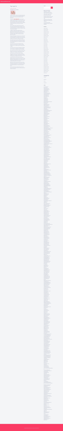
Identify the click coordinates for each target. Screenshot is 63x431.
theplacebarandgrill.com (47, 298)
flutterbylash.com (46, 398)
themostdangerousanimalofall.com (48, 224)
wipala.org (45, 207)
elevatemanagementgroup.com (47, 402)
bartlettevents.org (46, 132)
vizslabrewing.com (46, 164)
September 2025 (46, 35)
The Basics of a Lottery (14, 9)
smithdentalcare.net (46, 417)
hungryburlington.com (46, 260)
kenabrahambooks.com (46, 237)
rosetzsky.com (45, 246)
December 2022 (46, 66)
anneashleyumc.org (46, 343)
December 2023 (46, 51)
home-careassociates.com (47, 203)
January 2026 (45, 30)
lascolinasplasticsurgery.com (47, 352)
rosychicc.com (45, 209)
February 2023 (45, 64)
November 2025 (46, 33)
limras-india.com (46, 87)
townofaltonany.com (46, 278)
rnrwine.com (45, 405)
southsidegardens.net (46, 372)
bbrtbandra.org (45, 115)
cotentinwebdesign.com (47, 135)
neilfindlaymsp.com (46, 296)
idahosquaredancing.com (47, 159)
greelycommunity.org (46, 244)
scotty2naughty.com (46, 249)
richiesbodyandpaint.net (46, 89)
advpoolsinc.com (46, 300)
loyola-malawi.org (46, 208)
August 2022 (45, 71)
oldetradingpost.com (46, 136)
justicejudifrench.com (46, 256)
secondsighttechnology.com (47, 181)
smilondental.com (46, 178)
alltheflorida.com (46, 392)
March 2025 (45, 39)
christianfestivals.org (46, 270)
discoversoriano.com (46, 218)
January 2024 (45, 50)
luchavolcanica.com (46, 289)
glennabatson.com (46, 230)
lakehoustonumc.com (46, 327)
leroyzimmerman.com (46, 403)
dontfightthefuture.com (47, 150)
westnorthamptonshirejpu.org (47, 129)
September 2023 (46, 55)
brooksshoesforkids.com (47, 313)
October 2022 (45, 69)
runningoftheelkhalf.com (47, 336)
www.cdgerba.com (46, 381)
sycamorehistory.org (46, 366)
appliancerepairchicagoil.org (47, 107)
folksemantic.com (46, 161)
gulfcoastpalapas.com (46, 317)
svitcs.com (45, 308)
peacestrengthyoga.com (47, 338)
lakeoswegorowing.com (46, 406)
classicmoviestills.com (46, 216)
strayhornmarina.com (46, 231)
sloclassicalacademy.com (47, 228)
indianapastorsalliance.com (47, 302)
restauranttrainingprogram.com (47, 188)
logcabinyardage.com (46, 323)
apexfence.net (45, 419)
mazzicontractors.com (46, 374)
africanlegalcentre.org (46, 242)
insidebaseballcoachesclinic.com (47, 393)
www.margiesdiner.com (46, 348)
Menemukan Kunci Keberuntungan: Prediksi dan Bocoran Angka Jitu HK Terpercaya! (48, 20)
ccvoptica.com (45, 358)
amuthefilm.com (46, 239)
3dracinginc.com (46, 222)
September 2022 (46, 70)
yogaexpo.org (45, 202)
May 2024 (45, 45)
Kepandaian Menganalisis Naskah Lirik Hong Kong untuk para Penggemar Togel (48, 17)
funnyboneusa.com (46, 285)
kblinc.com (45, 168)
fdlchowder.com (46, 349)
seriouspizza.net (46, 309)
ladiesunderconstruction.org (47, 137)
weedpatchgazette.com (47, 167)
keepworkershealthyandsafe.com (48, 110)
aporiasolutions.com (46, 315)
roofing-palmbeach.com (47, 149)
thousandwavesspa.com (47, 294)
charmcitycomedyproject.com (47, 251)
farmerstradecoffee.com (47, 322)
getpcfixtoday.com (46, 114)
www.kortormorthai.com (47, 341)
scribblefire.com (46, 201)
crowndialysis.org (46, 187)
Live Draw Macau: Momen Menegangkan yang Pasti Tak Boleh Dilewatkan (48, 23)
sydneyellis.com (46, 186)
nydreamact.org (46, 112)
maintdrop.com (45, 119)
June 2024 (45, 44)
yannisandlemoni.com (46, 166)
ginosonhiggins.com (46, 274)
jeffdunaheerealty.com (46, 337)
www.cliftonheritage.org (47, 353)
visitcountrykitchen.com (47, 271)
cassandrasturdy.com (46, 214)
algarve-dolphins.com (46, 272)
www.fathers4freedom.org (47, 334)
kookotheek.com (46, 124)
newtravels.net (45, 103)
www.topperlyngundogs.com (47, 335)
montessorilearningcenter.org (47, 389)
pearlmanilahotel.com (46, 118)
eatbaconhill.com (46, 100)
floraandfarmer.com (46, 144)
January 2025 (45, 40)
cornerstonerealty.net (46, 367)
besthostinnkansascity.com (47, 416)
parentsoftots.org (46, 320)
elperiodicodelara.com (46, 88)
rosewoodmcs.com (46, 365)
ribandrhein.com (46, 195)
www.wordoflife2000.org (47, 158)
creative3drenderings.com (47, 321)
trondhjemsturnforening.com (47, 384)
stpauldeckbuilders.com (46, 345)
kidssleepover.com (46, 102)
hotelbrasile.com (46, 130)
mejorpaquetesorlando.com (47, 174)
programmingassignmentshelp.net (48, 101)
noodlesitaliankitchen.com (47, 111)
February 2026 (45, 29)
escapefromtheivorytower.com (47, 147)
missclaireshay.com (46, 86)
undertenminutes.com (46, 96)
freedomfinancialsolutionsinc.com (48, 339)
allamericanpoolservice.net (47, 189)
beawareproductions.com (47, 252)
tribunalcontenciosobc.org (47, 227)
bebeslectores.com (46, 138)
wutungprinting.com (46, 275)
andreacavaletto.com (46, 204)
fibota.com (45, 380)
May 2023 (45, 60)
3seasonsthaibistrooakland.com (47, 200)
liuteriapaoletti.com (46, 281)
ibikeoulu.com (45, 254)
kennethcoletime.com (46, 259)
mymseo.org (45, 410)
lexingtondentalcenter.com (47, 185)
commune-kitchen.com (46, 238)
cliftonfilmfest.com (46, 153)
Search (52, 7)
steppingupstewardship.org (47, 357)
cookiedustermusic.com (46, 286)
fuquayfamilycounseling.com (47, 407)
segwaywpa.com (46, 316)
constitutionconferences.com (47, 306)
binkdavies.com (45, 235)
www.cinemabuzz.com (46, 363)
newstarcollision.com (46, 179)
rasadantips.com (46, 98)
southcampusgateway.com (47, 126)
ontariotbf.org (45, 108)
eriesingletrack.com (46, 169)
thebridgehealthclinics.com (47, 318)
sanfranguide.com (46, 220)
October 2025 (45, 34)
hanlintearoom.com (46, 399)
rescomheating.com (46, 414)
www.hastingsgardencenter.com (47, 370)
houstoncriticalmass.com (47, 223)
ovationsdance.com (46, 194)
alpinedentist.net (46, 122)
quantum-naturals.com (46, 388)
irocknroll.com (45, 157)
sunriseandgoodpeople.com (47, 282)
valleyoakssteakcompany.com (47, 303)
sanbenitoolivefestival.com (47, 215)
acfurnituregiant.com (46, 95)
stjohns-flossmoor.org (46, 284)
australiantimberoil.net (46, 139)
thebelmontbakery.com (46, 105)
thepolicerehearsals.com (47, 225)
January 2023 (45, 65)
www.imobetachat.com (46, 325)
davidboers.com (46, 324)
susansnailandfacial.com (47, 332)
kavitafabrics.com (46, 288)
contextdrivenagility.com (47, 253)
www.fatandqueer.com (46, 342)
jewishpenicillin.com (46, 190)
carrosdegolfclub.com (46, 142)
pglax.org (45, 279)
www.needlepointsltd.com (47, 350)
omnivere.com (45, 97)
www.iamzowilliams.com (47, 369)
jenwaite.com (45, 401)
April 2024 (45, 46)
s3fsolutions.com (46, 145)
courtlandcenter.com (46, 295)
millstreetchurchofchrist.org (47, 395)
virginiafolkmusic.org (46, 193)
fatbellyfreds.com (46, 377)
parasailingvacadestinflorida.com (48, 396)
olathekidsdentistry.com (47, 172)
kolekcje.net (45, 196)
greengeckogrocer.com (46, 183)
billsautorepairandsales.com (47, 387)
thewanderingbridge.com (47, 257)
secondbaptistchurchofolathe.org (48, 409)
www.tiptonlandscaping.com (47, 356)
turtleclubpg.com (46, 291)
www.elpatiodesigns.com (47, 378)
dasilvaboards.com (46, 229)
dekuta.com (45, 362)
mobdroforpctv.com (46, 213)
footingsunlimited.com (46, 346)
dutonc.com (45, 267)
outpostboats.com (46, 210)
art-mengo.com (45, 264)
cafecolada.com (46, 217)
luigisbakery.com (46, 360)
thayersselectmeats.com (47, 314)
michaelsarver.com (46, 182)
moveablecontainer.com (47, 133)
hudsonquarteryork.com (46, 379)
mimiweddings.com (46, 415)
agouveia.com (45, 408)
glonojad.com (45, 247)
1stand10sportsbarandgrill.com (47, 175)
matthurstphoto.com (46, 391)
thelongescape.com (46, 268)
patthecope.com (46, 307)
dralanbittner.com (46, 165)
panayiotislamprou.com (46, 125)
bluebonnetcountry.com (47, 116)
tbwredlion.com (46, 386)
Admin (15, 8)
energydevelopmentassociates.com (48, 143)
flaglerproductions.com (46, 232)
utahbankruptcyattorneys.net (47, 156)
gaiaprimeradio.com (46, 265)
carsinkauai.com (46, 394)
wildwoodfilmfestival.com (47, 128)
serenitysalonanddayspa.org (47, 93)
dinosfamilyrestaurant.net (47, 140)
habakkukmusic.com (46, 328)
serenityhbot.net (46, 330)
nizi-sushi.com (45, 263)
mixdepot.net (45, 364)
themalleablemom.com (46, 258)
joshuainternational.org (46, 331)
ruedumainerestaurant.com (47, 245)
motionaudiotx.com (46, 412)
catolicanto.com (46, 197)
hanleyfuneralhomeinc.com (47, 173)
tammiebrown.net (46, 266)
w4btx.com (45, 176)
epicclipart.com (45, 117)
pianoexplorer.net (46, 371)
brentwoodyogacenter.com (47, 355)
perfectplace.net (46, 199)
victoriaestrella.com (46, 293)
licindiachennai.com (46, 90)
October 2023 (45, 54)
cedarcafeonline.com (46, 94)
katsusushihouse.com (46, 243)
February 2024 (45, 49)
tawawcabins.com (46, 160)
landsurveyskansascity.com (47, 344)
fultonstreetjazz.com (46, 131)
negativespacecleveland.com (47, 280)
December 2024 (46, 41)
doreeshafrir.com (46, 250)
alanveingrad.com (46, 273)
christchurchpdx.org (46, 236)
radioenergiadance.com (46, 123)
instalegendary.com (46, 109)
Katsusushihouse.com (5, 1)
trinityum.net (45, 373)
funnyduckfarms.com (46, 400)
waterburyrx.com (46, 299)
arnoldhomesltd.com (46, 151)
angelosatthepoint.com (46, 301)
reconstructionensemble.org (47, 287)
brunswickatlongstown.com (47, 261)
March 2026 (45, 28)
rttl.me (44, 413)
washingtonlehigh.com (46, 359)
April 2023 (45, 61)
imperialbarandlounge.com (47, 154)
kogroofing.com (46, 121)
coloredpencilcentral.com (47, 152)
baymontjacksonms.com (47, 277)
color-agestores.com (46, 206)
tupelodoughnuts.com (46, 171)
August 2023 (45, 56)
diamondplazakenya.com (47, 385)
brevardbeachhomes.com (47, 146)
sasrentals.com (45, 180)
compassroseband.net (46, 310)
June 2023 (45, 59)
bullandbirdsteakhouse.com (47, 351)
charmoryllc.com (46, 221)
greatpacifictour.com (46, 292)
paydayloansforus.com (46, 104)
